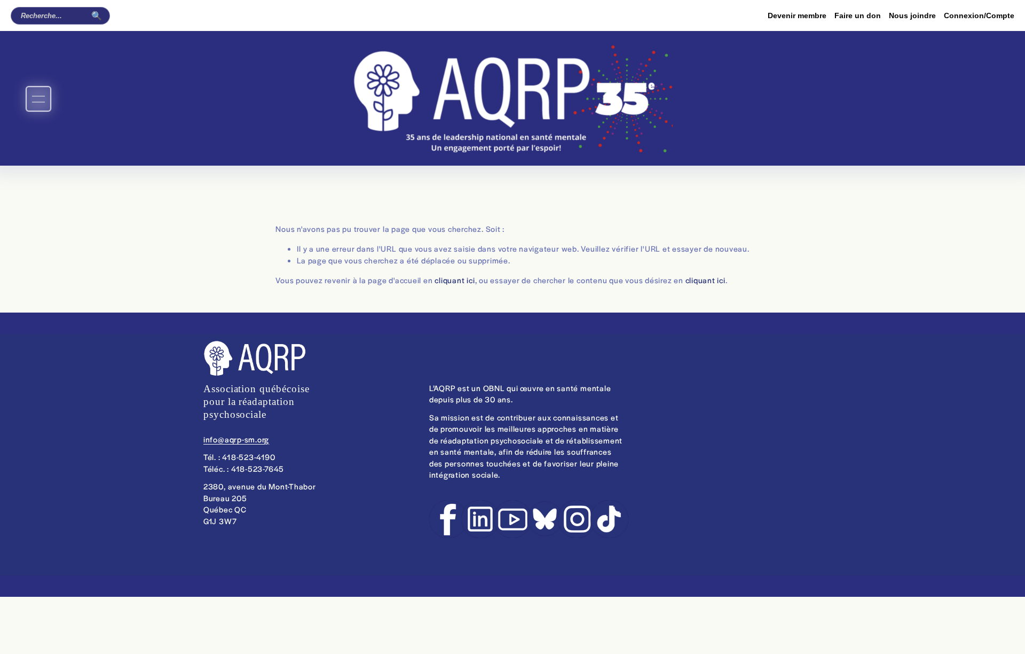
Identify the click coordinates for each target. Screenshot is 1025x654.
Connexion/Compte (979, 15)
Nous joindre (912, 15)
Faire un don (857, 15)
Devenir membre (797, 15)
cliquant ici (455, 280)
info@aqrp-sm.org (236, 439)
